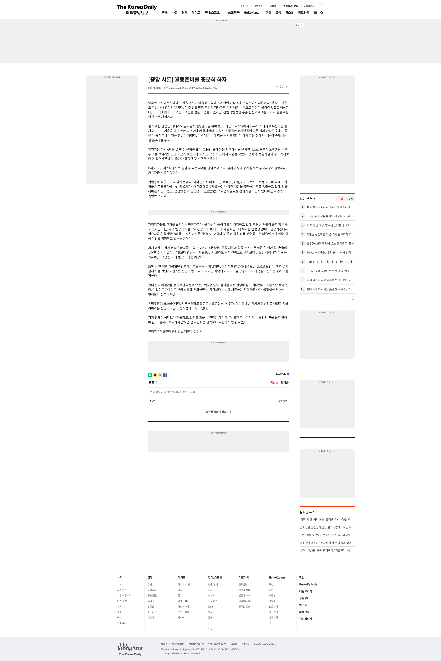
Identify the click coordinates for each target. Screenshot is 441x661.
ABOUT (164, 644)
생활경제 (151, 590)
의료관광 (303, 12)
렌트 (271, 590)
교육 (278, 12)
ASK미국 (234, 12)
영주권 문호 (244, 606)
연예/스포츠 (212, 12)
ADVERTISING (178, 644)
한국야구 (212, 601)
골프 (210, 623)
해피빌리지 (305, 619)
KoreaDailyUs (308, 584)
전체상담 (243, 584)
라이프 (196, 12)
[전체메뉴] (316, 13)
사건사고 (121, 590)
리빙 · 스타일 (184, 606)
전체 (165, 12)
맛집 (271, 623)
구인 (271, 584)
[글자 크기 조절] (276, 87)
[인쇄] (281, 87)
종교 (180, 595)
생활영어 (304, 598)
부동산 (150, 606)
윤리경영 (234, 644)
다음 (352, 299)
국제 (119, 617)
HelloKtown (252, 12)
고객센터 (245, 644)
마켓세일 (273, 617)
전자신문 (258, 5)
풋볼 (210, 617)
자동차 (150, 617)
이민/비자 (122, 601)
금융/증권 (152, 595)
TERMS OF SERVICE (217, 644)
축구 (210, 628)
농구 (210, 612)
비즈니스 (151, 612)
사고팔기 (273, 612)
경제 (184, 12)
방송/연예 (213, 584)
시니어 (181, 617)
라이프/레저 (184, 584)
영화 (210, 590)
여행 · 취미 (183, 601)
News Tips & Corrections (264, 644)
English (272, 5)
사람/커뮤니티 (124, 595)
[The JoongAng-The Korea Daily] (130, 649)
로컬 (350, 199)
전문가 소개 (244, 595)
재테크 (150, 601)
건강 (180, 590)
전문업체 (273, 606)
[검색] (322, 13)
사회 (175, 12)
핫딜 (268, 12)
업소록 (289, 12)
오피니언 (121, 623)
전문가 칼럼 (244, 590)
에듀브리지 (305, 591)
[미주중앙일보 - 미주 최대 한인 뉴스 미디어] (137, 10)
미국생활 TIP (245, 601)
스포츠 (211, 595)
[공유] (287, 87)
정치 (119, 612)
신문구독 (244, 5)
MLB (210, 606)
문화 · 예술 (183, 612)
